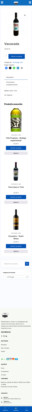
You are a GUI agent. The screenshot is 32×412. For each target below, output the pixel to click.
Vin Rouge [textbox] (15, 277)
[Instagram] (4, 336)
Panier (3, 351)
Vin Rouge (16, 62)
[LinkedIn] (6, 336)
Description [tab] (10, 77)
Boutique (4, 344)
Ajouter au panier (16, 56)
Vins (21, 62)
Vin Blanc (14, 135)
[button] (25, 15)
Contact (3, 375)
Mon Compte (5, 348)
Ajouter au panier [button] (16, 148)
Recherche (27, 264)
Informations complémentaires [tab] (11, 83)
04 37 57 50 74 (7, 402)
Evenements (5, 371)
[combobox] (16, 276)
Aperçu (16, 153)
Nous (2, 368)
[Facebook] (1, 336)
